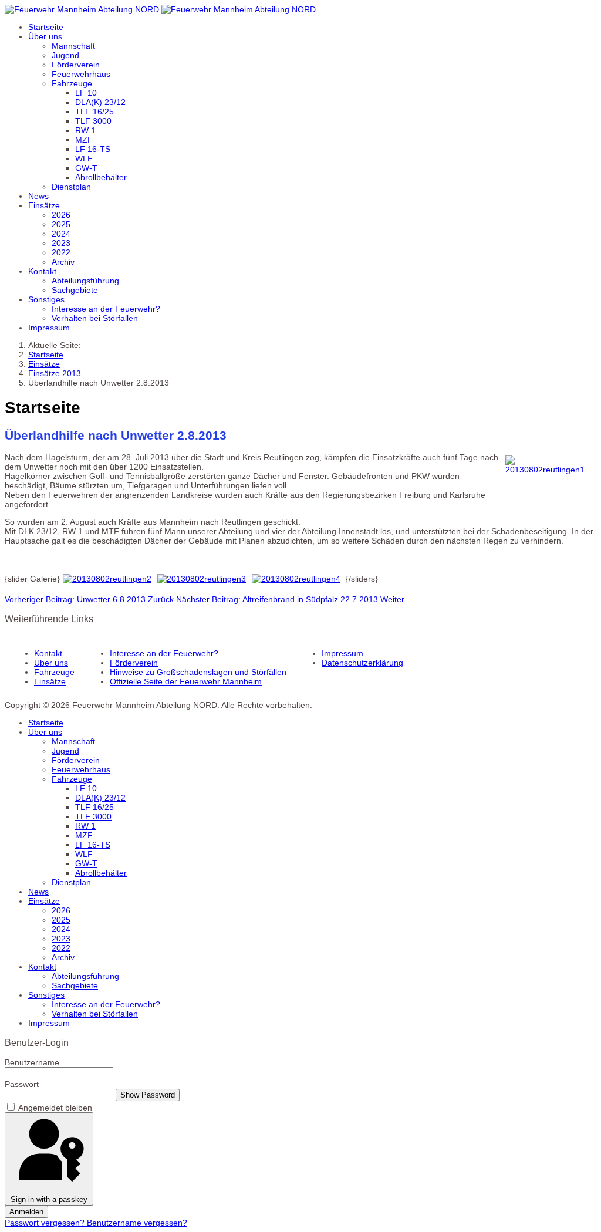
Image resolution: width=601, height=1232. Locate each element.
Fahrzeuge (72, 83)
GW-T (86, 168)
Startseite (45, 27)
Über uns (45, 36)
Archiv (63, 261)
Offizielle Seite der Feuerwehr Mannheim (186, 681)
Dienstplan (71, 186)
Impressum (49, 327)
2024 (61, 233)
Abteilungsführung (85, 280)
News (38, 196)
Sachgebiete (75, 290)
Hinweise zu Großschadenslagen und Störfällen (198, 672)
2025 (61, 224)
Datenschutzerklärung (362, 662)
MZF (84, 139)
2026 (61, 215)
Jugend (65, 55)
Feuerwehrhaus (81, 74)
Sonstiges (46, 299)
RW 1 (85, 130)
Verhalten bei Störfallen (95, 318)
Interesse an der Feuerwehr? (106, 308)
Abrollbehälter (101, 177)
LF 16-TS (92, 149)
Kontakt (42, 271)
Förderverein (76, 64)
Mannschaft (73, 45)
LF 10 (86, 92)
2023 (61, 243)
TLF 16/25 (94, 111)
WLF (84, 158)
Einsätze (44, 205)
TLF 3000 (93, 121)
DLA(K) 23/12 (100, 102)
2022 (61, 252)
